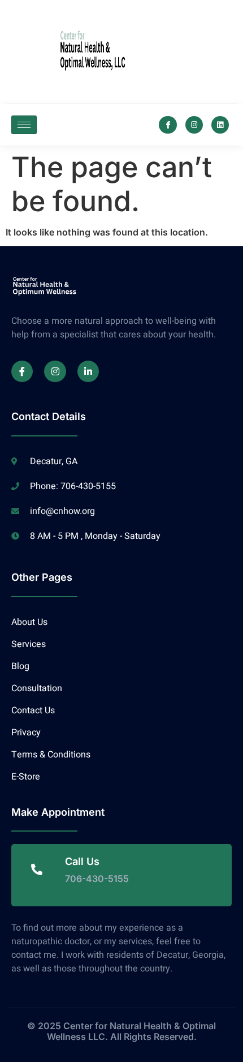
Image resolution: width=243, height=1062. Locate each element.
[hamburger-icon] (24, 124)
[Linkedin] (220, 125)
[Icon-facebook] (167, 125)
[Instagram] (194, 125)
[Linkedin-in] (88, 371)
